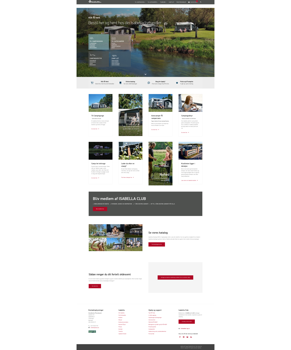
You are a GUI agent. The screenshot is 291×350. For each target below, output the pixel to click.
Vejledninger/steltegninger (155, 317)
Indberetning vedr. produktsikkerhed (157, 331)
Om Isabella (121, 313)
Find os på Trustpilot (186, 81)
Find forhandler (122, 315)
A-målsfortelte (93, 43)
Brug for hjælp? (160, 81)
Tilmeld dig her (187, 321)
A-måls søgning (152, 315)
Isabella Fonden (122, 333)
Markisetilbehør (93, 47)
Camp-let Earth (115, 60)
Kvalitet (120, 317)
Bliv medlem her (100, 209)
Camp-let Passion (116, 63)
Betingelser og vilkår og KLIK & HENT (158, 324)
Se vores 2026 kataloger (130, 84)
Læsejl (91, 63)
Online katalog (130, 81)
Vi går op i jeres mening (186, 84)
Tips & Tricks (152, 313)
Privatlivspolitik (152, 326)
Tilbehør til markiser (116, 46)
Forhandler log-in (185, 328)
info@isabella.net (95, 327)
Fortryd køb (151, 333)
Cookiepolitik (152, 329)
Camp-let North (115, 61)
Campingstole (93, 61)
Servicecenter (152, 320)
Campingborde (93, 60)
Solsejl (113, 47)
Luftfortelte (92, 46)
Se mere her (94, 129)
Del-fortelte (92, 44)
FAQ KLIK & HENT (153, 322)
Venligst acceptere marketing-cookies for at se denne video (175, 277)
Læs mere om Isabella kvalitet (188, 180)
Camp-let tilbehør (115, 64)
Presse (120, 326)
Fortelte (113, 43)
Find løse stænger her (126, 177)
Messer (120, 320)
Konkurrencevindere (123, 322)
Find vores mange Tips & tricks (160, 84)
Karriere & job (122, 324)
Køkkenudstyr (93, 64)
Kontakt (120, 329)
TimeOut (121, 331)
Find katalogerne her (157, 244)
